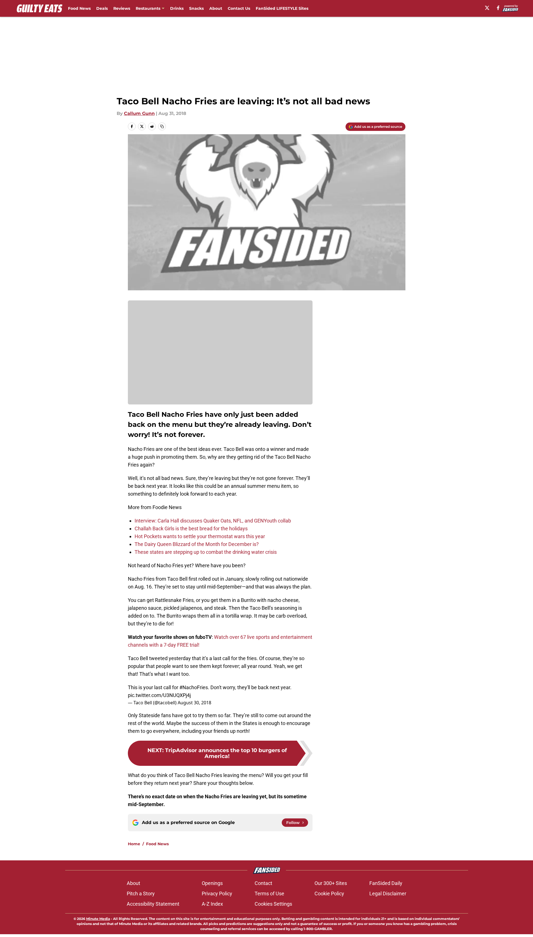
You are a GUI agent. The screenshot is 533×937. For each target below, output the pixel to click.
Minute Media (98, 919)
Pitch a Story (141, 893)
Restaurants (148, 8)
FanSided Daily (385, 883)
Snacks (196, 8)
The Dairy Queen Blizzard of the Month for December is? (197, 544)
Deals (102, 8)
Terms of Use (269, 893)
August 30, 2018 (194, 703)
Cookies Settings (273, 904)
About (215, 8)
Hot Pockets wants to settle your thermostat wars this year (200, 536)
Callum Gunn (139, 113)
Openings (212, 883)
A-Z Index (212, 904)
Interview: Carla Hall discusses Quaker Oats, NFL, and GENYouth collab (213, 521)
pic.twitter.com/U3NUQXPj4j (159, 695)
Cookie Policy (329, 893)
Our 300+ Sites (330, 883)
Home (134, 843)
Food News (79, 8)
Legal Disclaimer (387, 893)
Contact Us (239, 8)
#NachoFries (193, 687)
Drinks (177, 8)
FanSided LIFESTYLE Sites (282, 8)
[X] (487, 8)
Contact (263, 883)
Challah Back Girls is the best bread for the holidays (191, 528)
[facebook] (498, 8)
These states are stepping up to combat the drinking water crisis (206, 552)
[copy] (162, 126)
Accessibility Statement (153, 904)
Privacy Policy (217, 893)
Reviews (121, 8)
